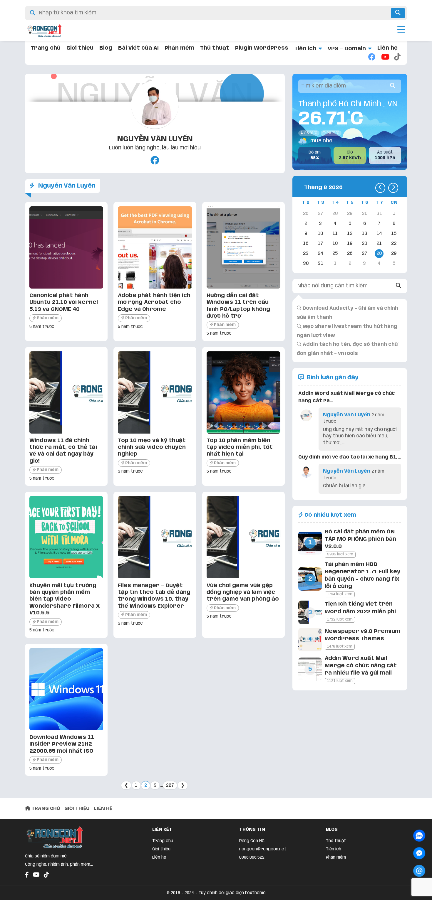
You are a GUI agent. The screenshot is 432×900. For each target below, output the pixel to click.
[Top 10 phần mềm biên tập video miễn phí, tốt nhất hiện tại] (243, 432)
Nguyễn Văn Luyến (155, 139)
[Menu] (401, 30)
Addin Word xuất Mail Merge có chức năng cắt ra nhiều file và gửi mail (361, 666)
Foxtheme (255, 893)
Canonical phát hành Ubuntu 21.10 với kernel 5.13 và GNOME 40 (63, 302)
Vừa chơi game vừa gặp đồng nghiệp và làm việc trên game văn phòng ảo (243, 592)
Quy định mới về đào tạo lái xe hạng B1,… (349, 457)
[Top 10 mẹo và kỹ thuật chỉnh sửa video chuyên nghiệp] (155, 432)
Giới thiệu (79, 48)
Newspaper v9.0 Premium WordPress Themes (362, 635)
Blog (105, 48)
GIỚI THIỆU (77, 808)
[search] (392, 86)
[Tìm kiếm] (398, 13)
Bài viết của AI (138, 48)
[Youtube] (384, 57)
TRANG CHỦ (45, 808)
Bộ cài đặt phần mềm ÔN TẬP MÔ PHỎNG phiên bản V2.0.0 (360, 539)
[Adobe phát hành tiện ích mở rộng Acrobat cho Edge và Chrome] (155, 287)
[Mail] (419, 870)
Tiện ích (305, 48)
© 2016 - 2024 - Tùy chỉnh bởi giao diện (206, 893)
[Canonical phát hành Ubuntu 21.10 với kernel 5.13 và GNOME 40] (66, 287)
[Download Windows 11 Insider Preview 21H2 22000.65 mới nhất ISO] (66, 729)
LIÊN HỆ (103, 808)
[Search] (398, 286)
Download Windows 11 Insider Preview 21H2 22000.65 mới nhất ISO (61, 744)
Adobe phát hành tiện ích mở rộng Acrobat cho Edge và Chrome (154, 302)
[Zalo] (419, 835)
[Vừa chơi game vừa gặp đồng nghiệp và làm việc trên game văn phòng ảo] (243, 576)
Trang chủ (46, 48)
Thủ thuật (214, 48)
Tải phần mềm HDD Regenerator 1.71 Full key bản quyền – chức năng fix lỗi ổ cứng (362, 575)
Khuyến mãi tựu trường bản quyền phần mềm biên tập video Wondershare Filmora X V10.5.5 (64, 599)
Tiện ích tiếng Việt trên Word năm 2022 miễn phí (360, 607)
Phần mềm (179, 48)
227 (170, 785)
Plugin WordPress (261, 48)
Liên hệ (387, 48)
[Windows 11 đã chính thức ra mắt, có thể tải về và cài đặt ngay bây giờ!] (66, 432)
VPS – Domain (347, 48)
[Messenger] (419, 853)
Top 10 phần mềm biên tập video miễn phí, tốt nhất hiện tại (240, 447)
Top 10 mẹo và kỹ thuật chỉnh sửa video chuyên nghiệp (152, 447)
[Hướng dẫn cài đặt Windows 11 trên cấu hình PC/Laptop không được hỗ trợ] (243, 287)
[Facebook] (371, 57)
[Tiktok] (397, 57)
